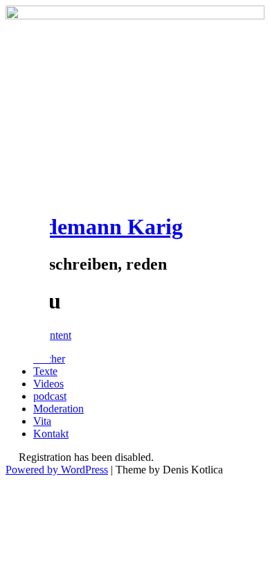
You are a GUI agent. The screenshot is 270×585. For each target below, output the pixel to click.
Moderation (58, 408)
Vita (42, 421)
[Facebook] (25, 215)
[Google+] (25, 276)
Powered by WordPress (57, 469)
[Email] (25, 307)
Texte (45, 371)
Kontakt (51, 433)
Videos (48, 384)
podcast (49, 396)
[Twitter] (25, 246)
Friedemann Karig (94, 226)
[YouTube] (25, 337)
